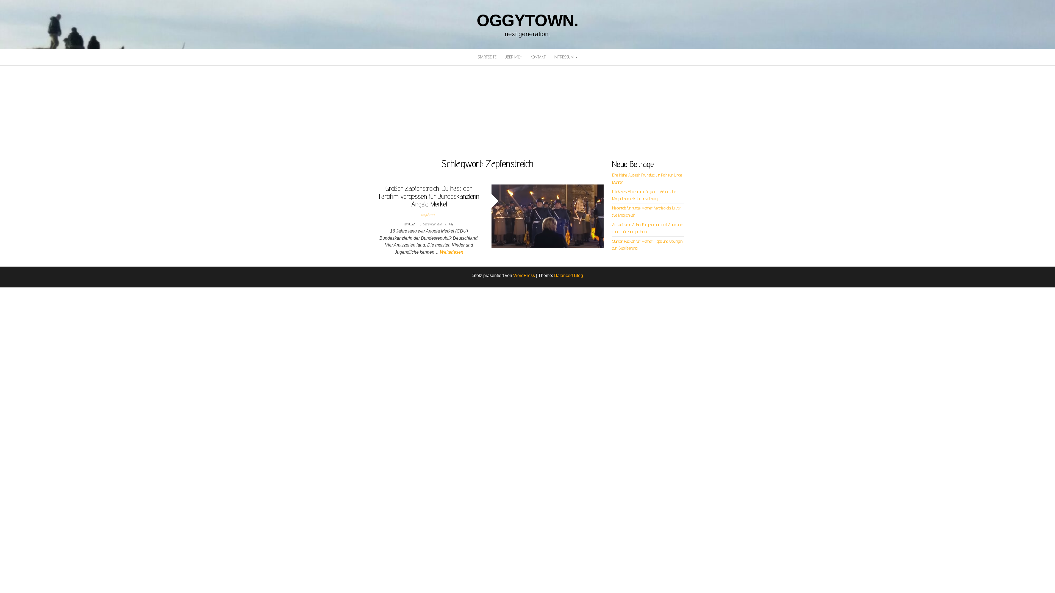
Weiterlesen (451, 252)
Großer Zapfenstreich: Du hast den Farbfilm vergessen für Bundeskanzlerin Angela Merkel (429, 196)
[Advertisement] (527, 106)
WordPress (524, 275)
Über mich (513, 57)
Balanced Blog (568, 275)
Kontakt (538, 57)
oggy (413, 224)
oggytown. (527, 20)
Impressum (564, 57)
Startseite (486, 57)
